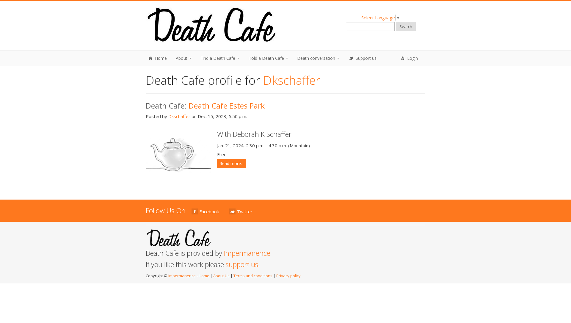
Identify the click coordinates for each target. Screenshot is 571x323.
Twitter (244, 211)
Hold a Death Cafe (266, 58)
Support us (365, 58)
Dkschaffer (179, 116)
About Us (221, 275)
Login (412, 58)
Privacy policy (288, 275)
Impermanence (247, 253)
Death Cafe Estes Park (227, 106)
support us (242, 264)
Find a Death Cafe (218, 58)
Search (405, 26)
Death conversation (316, 58)
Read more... (231, 163)
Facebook (209, 211)
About (182, 58)
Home (160, 58)
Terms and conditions (252, 275)
